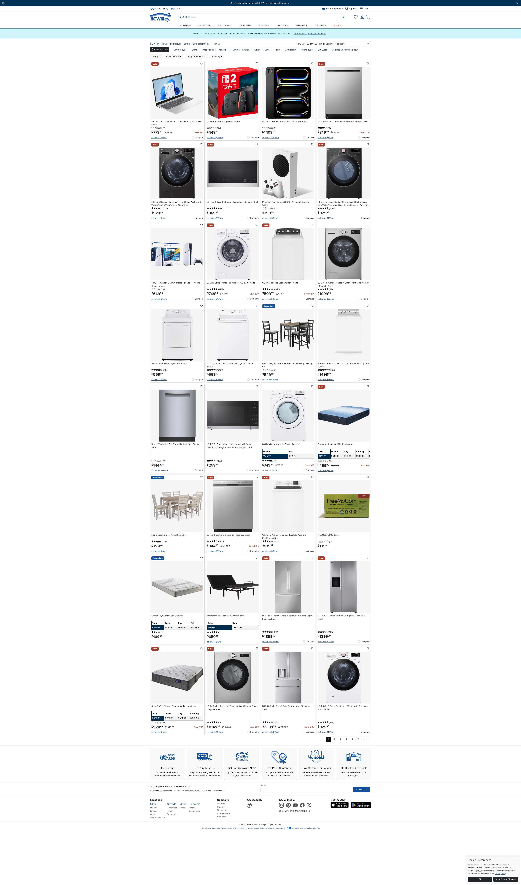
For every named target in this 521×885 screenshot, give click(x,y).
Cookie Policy (281, 828)
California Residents (267, 828)
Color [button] (257, 49)
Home (203, 828)
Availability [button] (290, 49)
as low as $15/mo (215, 137)
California (194, 804)
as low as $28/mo (326, 641)
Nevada (171, 804)
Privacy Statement (252, 828)
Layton (153, 811)
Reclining (215, 43)
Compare (199, 137)
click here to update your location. (310, 33)
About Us (221, 816)
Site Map (316, 828)
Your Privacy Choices (506, 879)
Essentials (301, 25)
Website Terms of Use (229, 828)
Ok (480, 879)
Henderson (172, 807)
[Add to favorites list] (201, 63)
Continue (361, 789)
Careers (220, 807)
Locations (156, 800)
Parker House (175, 43)
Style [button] (267, 49)
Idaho (183, 804)
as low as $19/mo (159, 218)
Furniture (185, 25)
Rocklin (192, 807)
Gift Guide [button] (322, 49)
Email (263, 785)
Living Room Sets (201, 43)
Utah (153, 804)
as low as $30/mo (270, 137)
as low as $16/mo (159, 137)
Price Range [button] (208, 49)
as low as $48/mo (270, 732)
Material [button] (223, 49)
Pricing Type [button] (306, 49)
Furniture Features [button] (240, 49)
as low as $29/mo (159, 470)
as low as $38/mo (270, 641)
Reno (169, 811)
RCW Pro (221, 803)
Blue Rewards (223, 813)
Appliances (204, 25)
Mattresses (245, 25)
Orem (152, 814)
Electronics (225, 25)
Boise (182, 807)
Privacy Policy (500, 874)
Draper (153, 807)
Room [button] (277, 49)
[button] (46, 3)
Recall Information (213, 828)
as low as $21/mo (215, 732)
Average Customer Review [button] (345, 49)
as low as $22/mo (326, 299)
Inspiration (282, 25)
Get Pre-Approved (334, 8)
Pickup (164, 43)
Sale (338, 25)
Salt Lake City (161, 8)
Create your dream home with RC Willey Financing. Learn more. (260, 3)
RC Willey (154, 43)
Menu (366, 8)
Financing (221, 810)
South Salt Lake (157, 817)
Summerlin (172, 814)
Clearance (320, 25)
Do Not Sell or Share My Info (301, 828)
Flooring (264, 25)
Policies (241, 828)
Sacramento (194, 811)
